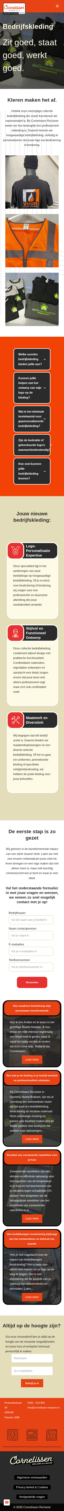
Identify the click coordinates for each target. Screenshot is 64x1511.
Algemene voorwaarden (32, 1477)
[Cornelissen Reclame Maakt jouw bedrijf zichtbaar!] (15, 5)
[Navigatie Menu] (57, 6)
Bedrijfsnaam (17, 912)
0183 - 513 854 (36, 1402)
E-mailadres (16, 944)
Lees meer (32, 1059)
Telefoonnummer (19, 960)
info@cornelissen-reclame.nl (44, 1407)
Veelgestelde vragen (32, 1496)
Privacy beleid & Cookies (32, 1487)
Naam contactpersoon (22, 928)
